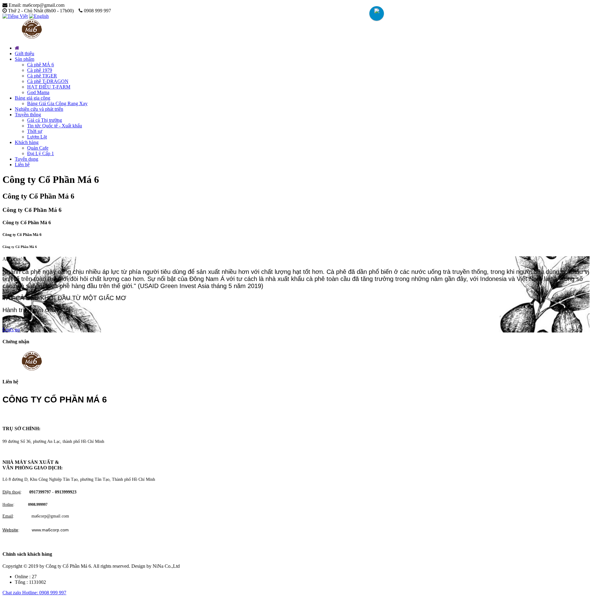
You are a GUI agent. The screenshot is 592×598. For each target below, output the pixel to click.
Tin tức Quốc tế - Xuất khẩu (54, 125)
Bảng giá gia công (32, 98)
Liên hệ (22, 164)
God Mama (38, 92)
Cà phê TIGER (42, 75)
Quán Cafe (37, 148)
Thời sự (34, 131)
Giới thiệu (24, 53)
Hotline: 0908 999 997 (44, 592)
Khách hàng (27, 142)
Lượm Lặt (37, 136)
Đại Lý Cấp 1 (40, 153)
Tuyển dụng (26, 159)
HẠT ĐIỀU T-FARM (48, 86)
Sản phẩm (24, 59)
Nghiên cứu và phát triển (39, 109)
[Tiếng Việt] (15, 16)
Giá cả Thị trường (44, 120)
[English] (39, 16)
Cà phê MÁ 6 (40, 64)
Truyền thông (28, 114)
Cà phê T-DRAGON (47, 81)
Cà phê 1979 (39, 70)
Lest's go (11, 329)
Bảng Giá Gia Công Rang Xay (57, 103)
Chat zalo (12, 592)
